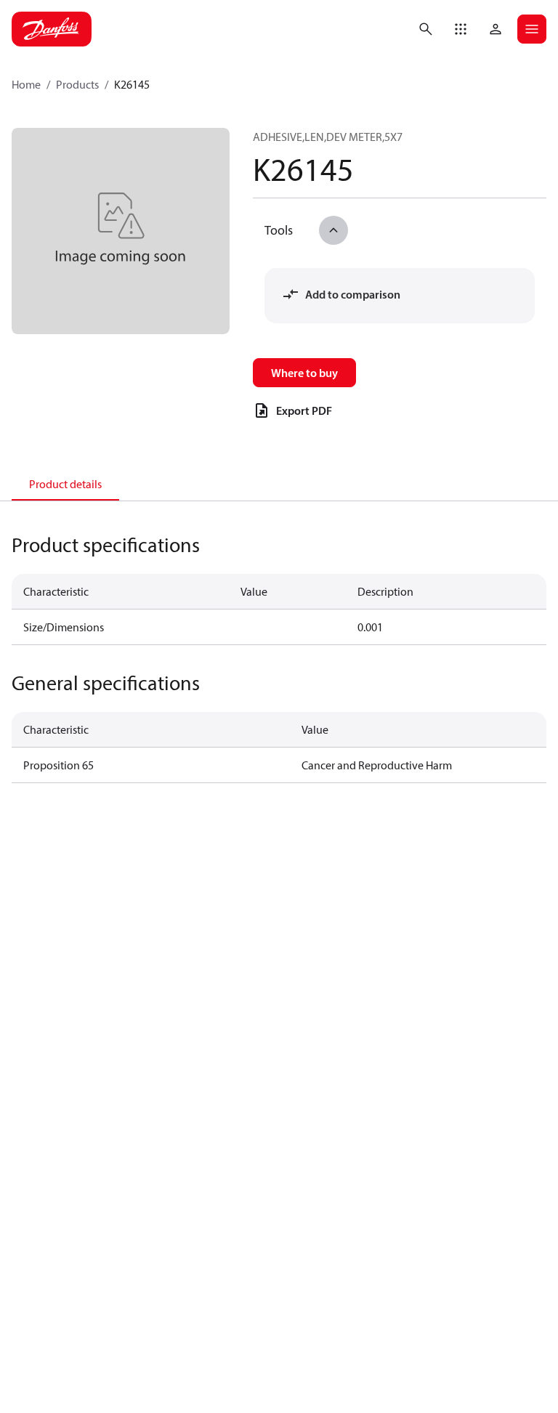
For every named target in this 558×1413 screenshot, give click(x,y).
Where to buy (304, 372)
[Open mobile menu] (531, 29)
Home (26, 84)
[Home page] (52, 29)
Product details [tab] (65, 484)
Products (77, 84)
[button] (461, 29)
